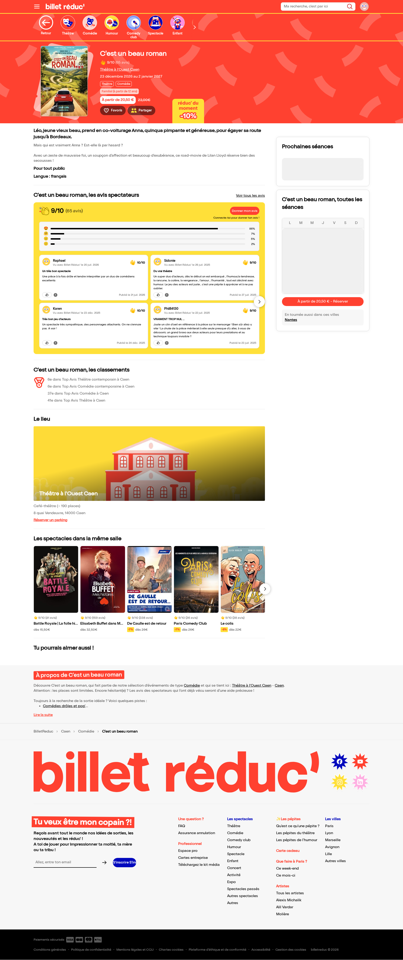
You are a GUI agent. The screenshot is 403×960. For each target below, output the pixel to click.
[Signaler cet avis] (55, 295)
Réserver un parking (50, 520)
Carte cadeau (287, 851)
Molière (282, 914)
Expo (231, 882)
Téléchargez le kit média (199, 865)
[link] (89, 260)
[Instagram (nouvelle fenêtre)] (339, 782)
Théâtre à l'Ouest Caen (119, 69)
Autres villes (335, 861)
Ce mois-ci (285, 875)
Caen (279, 685)
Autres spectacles (242, 896)
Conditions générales (50, 950)
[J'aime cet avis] (47, 294)
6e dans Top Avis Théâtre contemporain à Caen (88, 379)
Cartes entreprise (193, 858)
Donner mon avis (244, 211)
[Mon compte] (364, 6)
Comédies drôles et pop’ (64, 706)
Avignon (332, 847)
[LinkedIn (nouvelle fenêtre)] (360, 782)
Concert (234, 868)
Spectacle (235, 854)
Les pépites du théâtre (295, 833)
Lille (328, 854)
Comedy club (238, 840)
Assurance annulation (196, 833)
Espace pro (188, 851)
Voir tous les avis (250, 195)
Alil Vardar (284, 907)
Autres (232, 903)
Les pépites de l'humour (296, 840)
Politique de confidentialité (91, 950)
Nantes (291, 320)
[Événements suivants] (265, 589)
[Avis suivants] (259, 301)
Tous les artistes (290, 893)
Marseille (332, 840)
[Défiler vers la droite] (194, 27)
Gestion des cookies (290, 950)
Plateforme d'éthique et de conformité (217, 950)
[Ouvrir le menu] (39, 6)
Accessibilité (260, 950)
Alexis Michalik (288, 900)
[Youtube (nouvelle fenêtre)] (360, 761)
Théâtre (233, 826)
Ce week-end (287, 868)
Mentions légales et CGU (135, 950)
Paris (329, 826)
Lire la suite (43, 715)
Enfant (232, 861)
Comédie (192, 685)
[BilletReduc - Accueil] (65, 6)
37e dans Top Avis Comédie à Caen (78, 393)
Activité (233, 875)
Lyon (329, 833)
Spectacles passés (243, 889)
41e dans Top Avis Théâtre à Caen (76, 400)
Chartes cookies (171, 950)
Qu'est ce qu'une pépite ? (298, 826)
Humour (234, 847)
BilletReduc (43, 731)
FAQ (181, 826)
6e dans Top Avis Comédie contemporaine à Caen (91, 386)
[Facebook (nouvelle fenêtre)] (339, 761)
